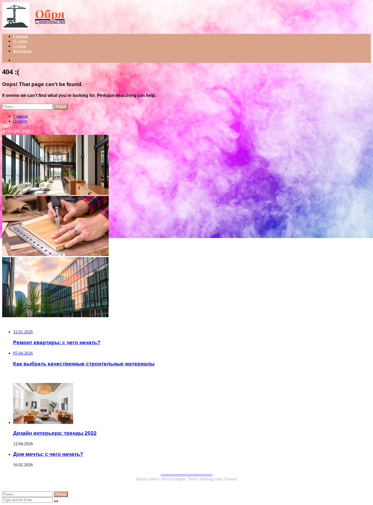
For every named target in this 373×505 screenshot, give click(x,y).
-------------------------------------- (186, 474)
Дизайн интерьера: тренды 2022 (55, 433)
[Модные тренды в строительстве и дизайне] (166, 165)
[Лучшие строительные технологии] (166, 287)
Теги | (194, 479)
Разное (230, 479)
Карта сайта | (148, 479)
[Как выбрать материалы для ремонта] (166, 226)
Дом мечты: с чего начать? (48, 454)
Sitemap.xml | (212, 479)
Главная (20, 36)
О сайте (20, 41)
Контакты (22, 51)
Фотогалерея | (174, 479)
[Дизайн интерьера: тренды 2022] (171, 404)
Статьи (19, 46)
